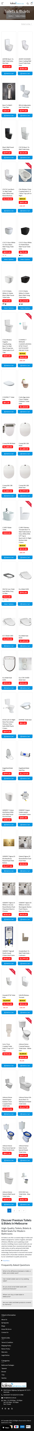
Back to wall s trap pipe (7, 106)
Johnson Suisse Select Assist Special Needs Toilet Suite (23, 1149)
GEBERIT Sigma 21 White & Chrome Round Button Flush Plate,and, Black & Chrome (8, 907)
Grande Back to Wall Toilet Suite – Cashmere (24, 953)
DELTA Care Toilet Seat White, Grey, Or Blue (8, 591)
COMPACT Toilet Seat (8, 398)
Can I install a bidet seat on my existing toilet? (16, 1280)
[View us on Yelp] (12, 1408)
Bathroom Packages (7, 1365)
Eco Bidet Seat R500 (23, 637)
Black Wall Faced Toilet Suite (8, 148)
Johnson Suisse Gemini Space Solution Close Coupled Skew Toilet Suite (7, 1101)
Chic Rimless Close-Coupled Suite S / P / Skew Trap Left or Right (25, 192)
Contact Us (4, 1332)
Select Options (9, 259)
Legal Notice (5, 1355)
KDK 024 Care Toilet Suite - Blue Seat (24, 1194)
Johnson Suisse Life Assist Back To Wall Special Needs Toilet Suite (25, 1100)
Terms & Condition (7, 1342)
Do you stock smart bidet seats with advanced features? (15, 1288)
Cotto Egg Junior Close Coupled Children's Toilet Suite (24, 400)
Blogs (3, 1326)
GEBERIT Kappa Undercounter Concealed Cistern (25, 812)
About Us (4, 1319)
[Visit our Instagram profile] (5, 1408)
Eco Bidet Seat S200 (7, 679)
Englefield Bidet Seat (7, 769)
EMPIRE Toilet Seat (25, 720)
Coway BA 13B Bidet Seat (24, 486)
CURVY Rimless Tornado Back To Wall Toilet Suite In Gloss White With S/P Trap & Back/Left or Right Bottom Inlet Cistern (25, 535)
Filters (7, 1428)
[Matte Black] (3, 304)
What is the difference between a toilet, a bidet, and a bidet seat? (17, 1272)
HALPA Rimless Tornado (24, 996)
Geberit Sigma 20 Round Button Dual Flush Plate (25, 858)
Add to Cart (10, 73)
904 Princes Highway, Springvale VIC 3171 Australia (16, 1391)
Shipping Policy (6, 1345)
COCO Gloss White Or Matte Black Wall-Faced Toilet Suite (25, 246)
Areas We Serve (6, 1329)
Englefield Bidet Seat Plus (24, 769)
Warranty (4, 1352)
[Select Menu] (4, 3)
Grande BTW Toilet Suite (8, 996)
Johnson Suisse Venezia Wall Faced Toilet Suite (8, 1194)
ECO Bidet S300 (7, 636)
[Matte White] (6, 304)
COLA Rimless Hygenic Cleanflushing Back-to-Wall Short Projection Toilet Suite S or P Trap (8, 346)
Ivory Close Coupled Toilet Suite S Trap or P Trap (7, 1047)
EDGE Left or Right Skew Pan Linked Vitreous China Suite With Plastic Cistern (8, 724)
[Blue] (8, 600)
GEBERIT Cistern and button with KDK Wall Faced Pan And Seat (8, 813)
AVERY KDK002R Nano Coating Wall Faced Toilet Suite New (25, 62)
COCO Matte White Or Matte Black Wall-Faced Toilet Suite (8, 294)
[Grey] (6, 600)
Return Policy (5, 1349)
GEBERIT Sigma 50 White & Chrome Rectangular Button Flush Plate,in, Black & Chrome (25, 907)
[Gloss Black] (6, 255)
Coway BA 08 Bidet (8, 443)
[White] (3, 600)
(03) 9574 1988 (18, 1395)
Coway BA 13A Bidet (24, 444)
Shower (3, 1371)
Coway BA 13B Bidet (7, 486)
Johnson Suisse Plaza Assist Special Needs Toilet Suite (8, 1148)
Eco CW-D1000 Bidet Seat (24, 679)
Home (10, 16)
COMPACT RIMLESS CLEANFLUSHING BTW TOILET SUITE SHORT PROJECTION (25, 345)
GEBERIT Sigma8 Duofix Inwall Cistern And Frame (8, 953)
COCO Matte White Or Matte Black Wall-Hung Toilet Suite (24, 294)
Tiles (3, 1375)
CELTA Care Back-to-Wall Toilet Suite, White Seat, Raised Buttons (8, 192)
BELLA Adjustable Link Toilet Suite (25, 106)
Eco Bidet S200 (24, 589)
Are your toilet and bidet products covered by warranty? (17, 1303)
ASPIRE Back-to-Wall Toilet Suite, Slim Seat (8, 61)
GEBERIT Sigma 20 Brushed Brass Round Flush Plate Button (8, 859)
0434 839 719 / (8, 1395)
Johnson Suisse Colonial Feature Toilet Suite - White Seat (25, 1047)
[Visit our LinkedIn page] (8, 1408)
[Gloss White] (3, 255)
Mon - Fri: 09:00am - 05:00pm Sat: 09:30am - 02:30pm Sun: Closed (12, 1402)
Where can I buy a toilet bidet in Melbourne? (13, 1296)
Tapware (4, 1368)
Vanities (4, 1378)
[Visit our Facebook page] (2, 1408)
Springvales (5, 1323)
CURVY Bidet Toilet (6, 528)
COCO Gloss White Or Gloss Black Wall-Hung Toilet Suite (8, 246)
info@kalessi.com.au (9, 1397)
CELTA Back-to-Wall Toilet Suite (24, 148)
